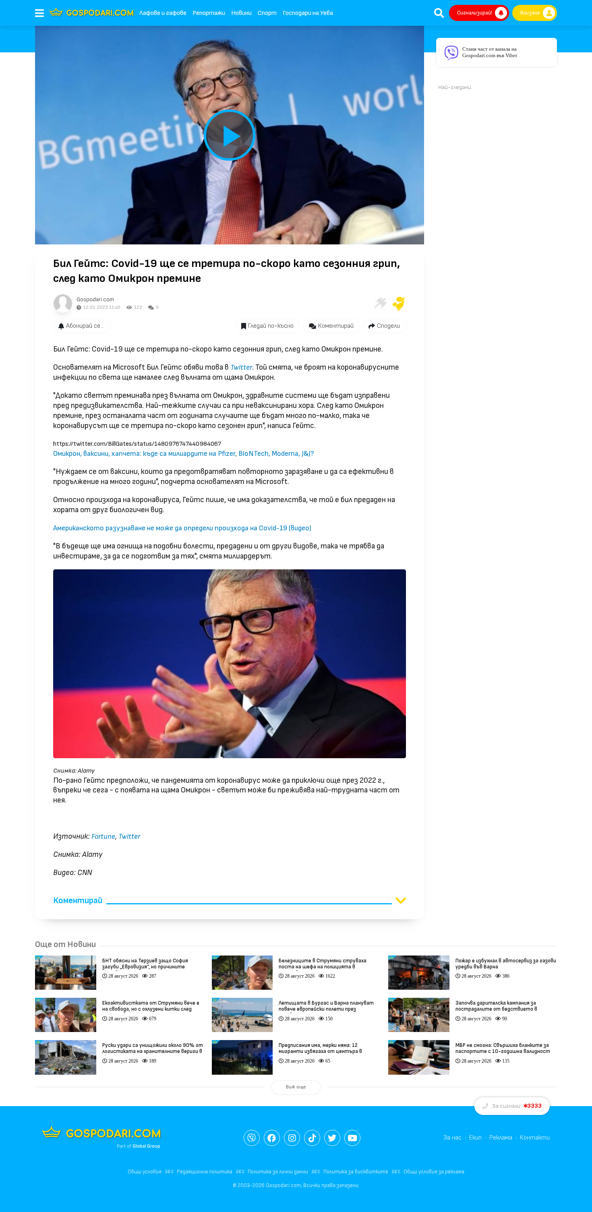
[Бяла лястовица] (379, 303)
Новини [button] (241, 13)
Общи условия (144, 1172)
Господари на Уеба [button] (308, 13)
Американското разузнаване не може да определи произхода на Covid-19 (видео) (182, 528)
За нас (452, 1138)
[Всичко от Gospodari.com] (62, 303)
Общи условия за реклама (434, 1172)
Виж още (296, 1087)
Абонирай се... (85, 326)
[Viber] (252, 1138)
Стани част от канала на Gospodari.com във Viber (489, 52)
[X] (332, 1138)
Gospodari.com (95, 299)
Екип (475, 1138)
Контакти (535, 1138)
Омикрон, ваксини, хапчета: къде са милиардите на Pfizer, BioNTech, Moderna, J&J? (183, 453)
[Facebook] (272, 1138)
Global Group (146, 1146)
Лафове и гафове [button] (162, 13)
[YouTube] (352, 1138)
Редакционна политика (204, 1172)
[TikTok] (312, 1138)
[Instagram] (292, 1138)
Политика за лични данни (278, 1172)
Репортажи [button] (209, 13)
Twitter (241, 367)
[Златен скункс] (398, 303)
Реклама (500, 1138)
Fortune (103, 836)
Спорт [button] (267, 13)
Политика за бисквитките (355, 1172)
